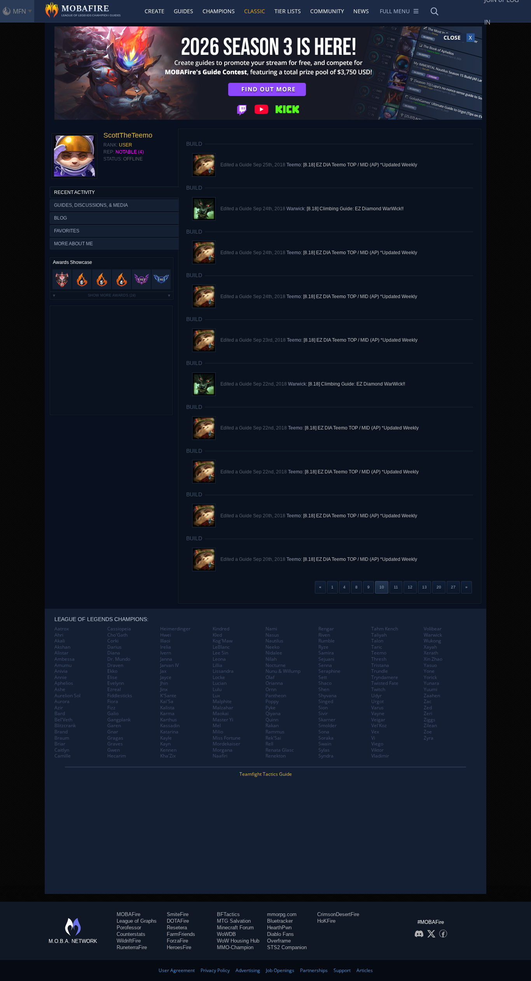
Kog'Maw (222, 641)
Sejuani (326, 659)
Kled (217, 635)
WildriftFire (129, 941)
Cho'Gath (117, 635)
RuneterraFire (132, 947)
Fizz (111, 708)
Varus (377, 708)
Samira (326, 653)
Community (327, 11)
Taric (376, 647)
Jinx (164, 689)
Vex (375, 732)
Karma (167, 713)
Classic (254, 11)
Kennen (168, 750)
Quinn (272, 720)
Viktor (377, 750)
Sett (322, 677)
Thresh (378, 659)
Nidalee (274, 653)
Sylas (324, 750)
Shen (323, 689)
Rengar (326, 629)
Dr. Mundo (118, 659)
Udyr (376, 696)
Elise (112, 677)
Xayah (430, 647)
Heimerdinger (175, 629)
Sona (323, 732)
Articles (364, 970)
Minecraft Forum (235, 927)
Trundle (379, 671)
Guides (183, 11)
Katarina (169, 732)
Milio (218, 732)
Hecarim (116, 756)
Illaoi (165, 641)
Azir (58, 708)
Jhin (164, 683)
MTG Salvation (234, 921)
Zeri (428, 713)
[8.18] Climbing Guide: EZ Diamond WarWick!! (355, 208)
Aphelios (63, 683)
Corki (113, 641)
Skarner (326, 720)
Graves (115, 744)
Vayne (377, 713)
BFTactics (228, 914)
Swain (324, 744)
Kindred (221, 629)
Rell (269, 744)
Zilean (430, 726)
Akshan (62, 647)
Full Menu (395, 11)
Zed (428, 708)
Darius (114, 647)
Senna (325, 665)
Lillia (217, 665)
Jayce (165, 677)
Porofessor (129, 927)
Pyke (271, 708)
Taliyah (379, 635)
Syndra (326, 756)
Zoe (428, 732)
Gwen (113, 750)
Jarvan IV (169, 665)
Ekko (112, 671)
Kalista (167, 708)
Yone (429, 671)
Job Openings (280, 970)
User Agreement (177, 970)
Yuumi (430, 689)
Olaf (270, 677)
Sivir (323, 713)
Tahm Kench (384, 629)
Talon (377, 641)
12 (410, 587)
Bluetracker (280, 921)
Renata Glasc (280, 750)
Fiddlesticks (119, 696)
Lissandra (223, 671)
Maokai (221, 713)
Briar (59, 744)
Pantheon (276, 696)
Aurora (62, 701)
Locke (219, 677)
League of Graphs (137, 921)
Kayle (166, 738)
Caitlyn (61, 750)
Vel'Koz (379, 726)
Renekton (276, 756)
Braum (61, 738)
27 (453, 587)
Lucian (220, 683)
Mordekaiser (226, 744)
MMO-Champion (235, 947)
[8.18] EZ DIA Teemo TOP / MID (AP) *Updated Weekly (360, 165)
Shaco (325, 683)
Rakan (272, 726)
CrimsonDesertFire (338, 914)
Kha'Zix (168, 756)
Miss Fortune (227, 738)
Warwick (433, 635)
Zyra (428, 738)
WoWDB (226, 934)
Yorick (430, 677)
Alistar (61, 653)
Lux (216, 696)
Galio (113, 713)
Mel (217, 726)
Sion (323, 708)
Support (342, 970)
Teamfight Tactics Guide (265, 774)
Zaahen (432, 696)
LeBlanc (221, 647)
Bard (59, 713)
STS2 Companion (287, 947)
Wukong (432, 641)
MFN (19, 11)
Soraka (326, 738)
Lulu (217, 689)
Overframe (279, 941)
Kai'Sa (166, 701)
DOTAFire (178, 921)
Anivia (61, 671)
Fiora (112, 701)
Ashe (59, 689)
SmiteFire (178, 914)
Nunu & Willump (283, 671)
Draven (115, 665)
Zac (427, 701)
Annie (60, 677)
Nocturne (276, 665)
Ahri (58, 635)
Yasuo (430, 665)
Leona (219, 659)
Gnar (112, 732)
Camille (62, 756)
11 (396, 587)
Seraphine (329, 671)
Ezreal (114, 689)
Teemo (378, 653)
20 (439, 587)
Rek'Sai (273, 738)
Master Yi (223, 720)
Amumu (63, 665)
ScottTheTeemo (127, 135)
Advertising (248, 970)
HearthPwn (279, 927)
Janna (166, 659)
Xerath (431, 653)
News (361, 11)
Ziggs (429, 720)
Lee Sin (220, 653)
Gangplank (119, 720)
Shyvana (327, 696)
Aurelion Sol (67, 696)
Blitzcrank (65, 726)
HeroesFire (179, 947)
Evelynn (115, 683)
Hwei (165, 635)
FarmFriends (181, 934)
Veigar (378, 720)
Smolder (327, 726)
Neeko (272, 647)
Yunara (431, 683)
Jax (163, 671)
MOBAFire (128, 914)
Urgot (377, 701)
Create (154, 11)
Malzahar (223, 708)
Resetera (177, 927)
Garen (114, 726)
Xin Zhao (433, 659)
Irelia (165, 647)
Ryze (323, 647)
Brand (61, 732)
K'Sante (168, 696)
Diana (113, 653)
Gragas (115, 738)
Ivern (165, 653)
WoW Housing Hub (238, 941)
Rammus (275, 732)
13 (424, 587)
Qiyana (273, 713)
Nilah (271, 659)
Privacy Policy (215, 970)
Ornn (271, 689)
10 (381, 587)
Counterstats (131, 934)
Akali (59, 641)
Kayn (165, 744)
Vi (373, 738)
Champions (219, 11)
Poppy (272, 701)
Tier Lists (287, 11)
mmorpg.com (282, 914)
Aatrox (61, 629)
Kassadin (170, 726)
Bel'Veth (63, 720)
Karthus (168, 720)
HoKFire (326, 921)
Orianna (274, 683)
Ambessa (64, 659)
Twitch (378, 689)
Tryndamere (384, 677)
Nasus (272, 635)
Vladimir (380, 756)
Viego (377, 744)
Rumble (326, 641)
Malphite (222, 701)
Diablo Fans (280, 934)
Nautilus (274, 641)
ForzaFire (177, 941)
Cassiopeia (119, 629)
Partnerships (314, 970)
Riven (324, 635)
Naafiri (220, 756)
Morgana (222, 750)
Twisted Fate (384, 683)
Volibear (433, 629)
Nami (271, 629)
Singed (325, 701)
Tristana (380, 665)
